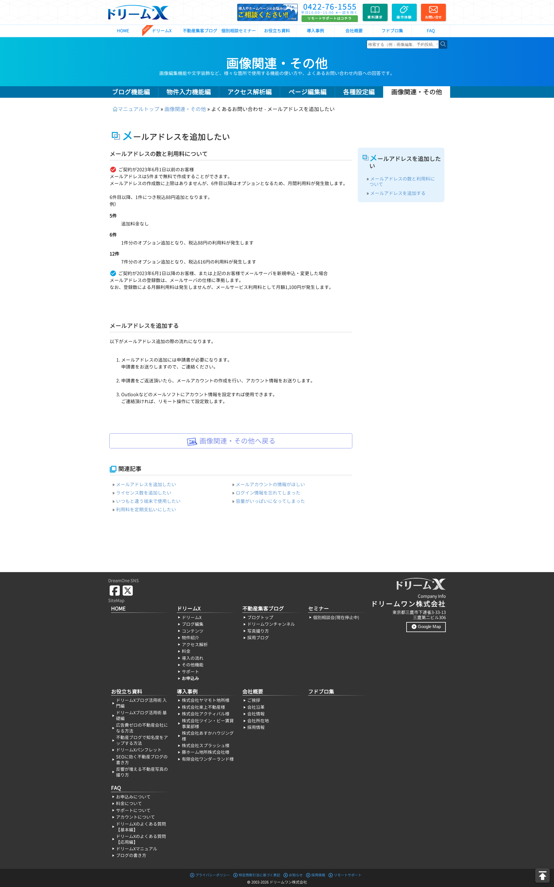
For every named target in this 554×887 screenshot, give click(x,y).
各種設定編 (359, 91)
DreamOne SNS (123, 581)
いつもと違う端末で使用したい (148, 501)
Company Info (432, 596)
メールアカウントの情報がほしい (270, 484)
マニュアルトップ (138, 109)
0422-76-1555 (330, 6)
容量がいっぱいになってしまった (270, 501)
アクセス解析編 (249, 91)
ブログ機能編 (131, 91)
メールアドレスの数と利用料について (402, 181)
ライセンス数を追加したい (143, 493)
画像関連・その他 (277, 63)
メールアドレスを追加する (398, 193)
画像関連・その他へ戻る (237, 441)
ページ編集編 (308, 91)
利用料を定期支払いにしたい (146, 509)
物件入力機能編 (188, 91)
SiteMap (116, 600)
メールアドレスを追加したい (146, 484)
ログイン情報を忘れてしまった (268, 493)
